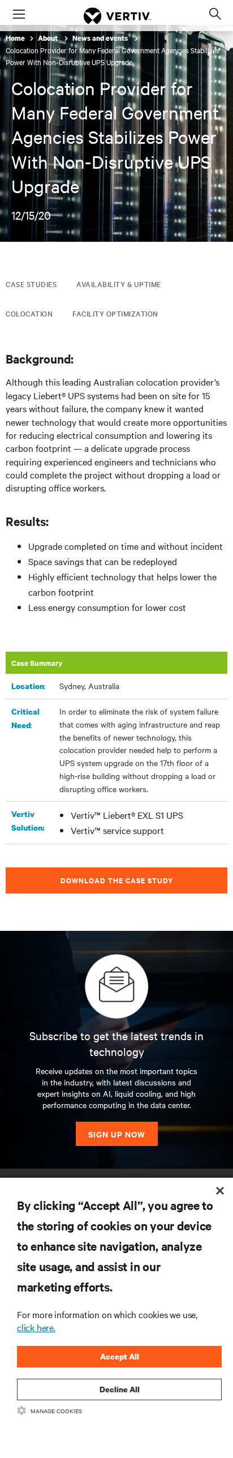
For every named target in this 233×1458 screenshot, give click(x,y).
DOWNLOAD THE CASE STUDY (117, 880)
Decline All (120, 1389)
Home (15, 38)
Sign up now (116, 1134)
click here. (36, 1327)
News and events (101, 38)
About (48, 38)
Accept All (119, 1356)
